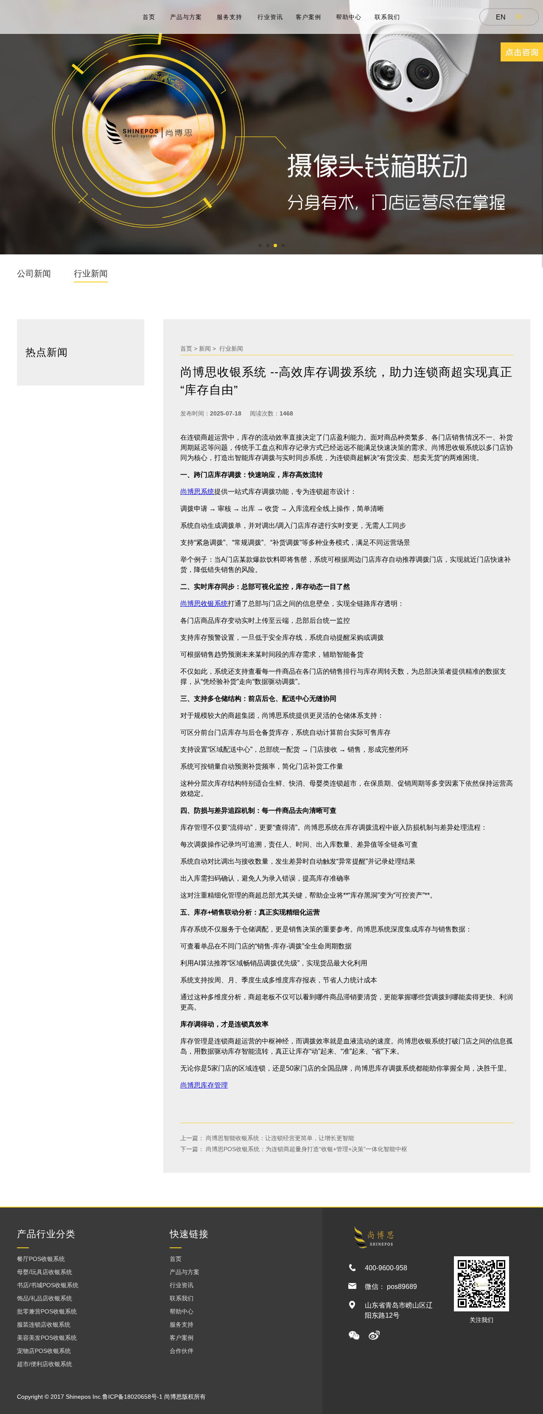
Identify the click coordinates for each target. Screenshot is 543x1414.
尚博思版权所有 (185, 1396)
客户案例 (308, 17)
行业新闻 (91, 273)
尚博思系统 (197, 491)
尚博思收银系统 (204, 603)
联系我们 (387, 17)
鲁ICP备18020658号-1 (132, 1396)
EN (501, 17)
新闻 (205, 348)
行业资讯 (270, 17)
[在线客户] (522, 51)
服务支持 (229, 17)
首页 (149, 17)
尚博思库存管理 (204, 1085)
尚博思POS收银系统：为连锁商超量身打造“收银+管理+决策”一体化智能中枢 (305, 1149)
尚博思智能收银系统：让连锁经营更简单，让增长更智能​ (279, 1138)
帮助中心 (348, 17)
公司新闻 (34, 273)
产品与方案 (186, 17)
